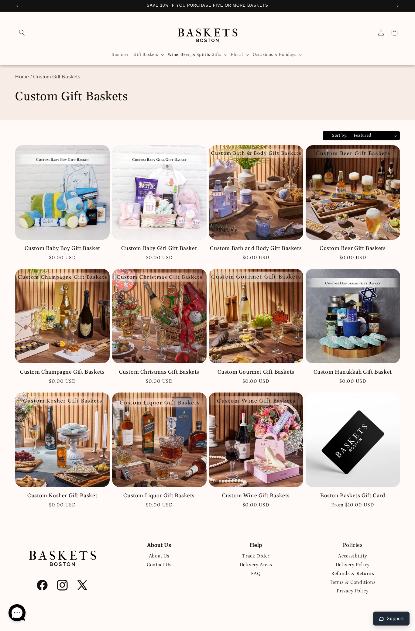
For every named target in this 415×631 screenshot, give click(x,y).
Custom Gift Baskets (56, 76)
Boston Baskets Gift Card (352, 495)
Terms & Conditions (353, 582)
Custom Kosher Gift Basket (62, 495)
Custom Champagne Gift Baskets (62, 372)
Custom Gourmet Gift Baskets (256, 372)
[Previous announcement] (17, 6)
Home (22, 76)
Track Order (255, 556)
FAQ (256, 573)
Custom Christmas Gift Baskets (159, 372)
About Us (159, 556)
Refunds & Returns (352, 573)
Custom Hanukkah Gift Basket (353, 372)
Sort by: (339, 135)
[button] (22, 32)
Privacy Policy (353, 591)
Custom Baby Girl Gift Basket (159, 248)
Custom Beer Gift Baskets (353, 248)
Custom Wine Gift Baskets (256, 495)
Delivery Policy (353, 565)
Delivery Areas (256, 565)
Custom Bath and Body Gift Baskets (256, 248)
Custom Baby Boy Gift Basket (62, 248)
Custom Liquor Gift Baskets (159, 495)
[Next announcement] (397, 6)
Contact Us (159, 565)
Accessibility (352, 556)
